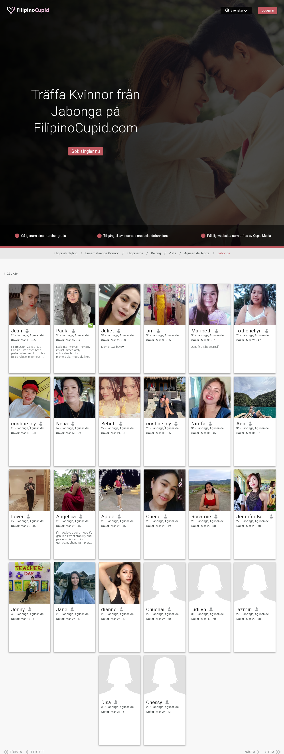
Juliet (107, 331)
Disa (106, 702)
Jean (16, 331)
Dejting (156, 253)
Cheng (153, 516)
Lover (17, 516)
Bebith (108, 423)
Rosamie (201, 516)
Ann (240, 423)
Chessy (154, 702)
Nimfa (198, 423)
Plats (172, 253)
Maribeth (201, 331)
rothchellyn (249, 331)
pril (150, 331)
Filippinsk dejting (65, 253)
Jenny (18, 609)
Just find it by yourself (205, 346)
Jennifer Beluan (251, 516)
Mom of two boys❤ (112, 346)
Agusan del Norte (196, 253)
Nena (62, 423)
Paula (62, 331)
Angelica (66, 516)
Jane (61, 609)
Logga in (268, 10)
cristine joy (23, 423)
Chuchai (155, 609)
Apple (107, 516)
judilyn (198, 609)
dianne (108, 609)
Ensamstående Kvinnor (102, 253)
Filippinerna (135, 253)
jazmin (244, 609)
